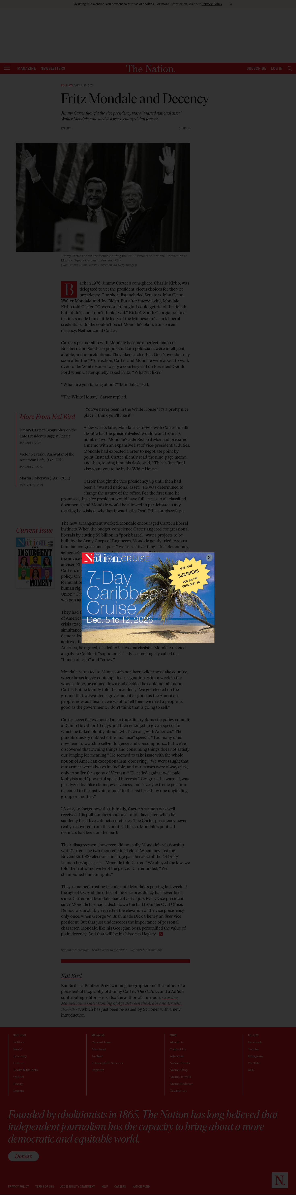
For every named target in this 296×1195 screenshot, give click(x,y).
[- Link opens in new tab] (148, 597)
